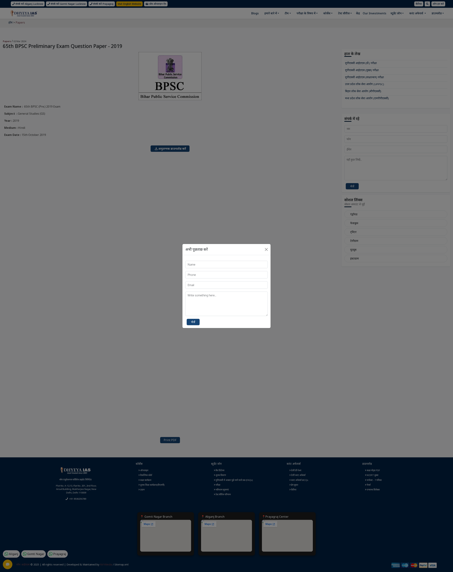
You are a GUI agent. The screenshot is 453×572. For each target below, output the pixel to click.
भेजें (193, 322)
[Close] (266, 249)
